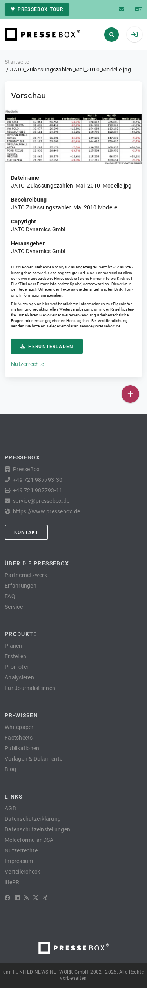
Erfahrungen (20, 585)
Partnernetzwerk (26, 575)
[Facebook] (7, 898)
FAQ (10, 596)
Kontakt (26, 532)
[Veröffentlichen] (130, 394)
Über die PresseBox (37, 563)
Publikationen (22, 748)
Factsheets (19, 737)
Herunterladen (50, 346)
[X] (35, 898)
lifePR (12, 882)
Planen (13, 646)
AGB (10, 808)
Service (14, 607)
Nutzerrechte (27, 364)
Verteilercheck (22, 871)
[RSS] (26, 898)
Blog (10, 769)
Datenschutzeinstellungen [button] (37, 829)
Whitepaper (19, 727)
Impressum (19, 861)
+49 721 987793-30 (37, 480)
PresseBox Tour (40, 9)
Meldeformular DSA (29, 840)
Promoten (17, 667)
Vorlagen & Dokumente (33, 759)
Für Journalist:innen (30, 688)
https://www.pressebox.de (46, 511)
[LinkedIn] (17, 898)
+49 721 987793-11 (37, 490)
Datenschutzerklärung (33, 819)
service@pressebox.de (100, 326)
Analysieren (19, 677)
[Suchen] (111, 34)
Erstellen (15, 656)
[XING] (45, 898)
